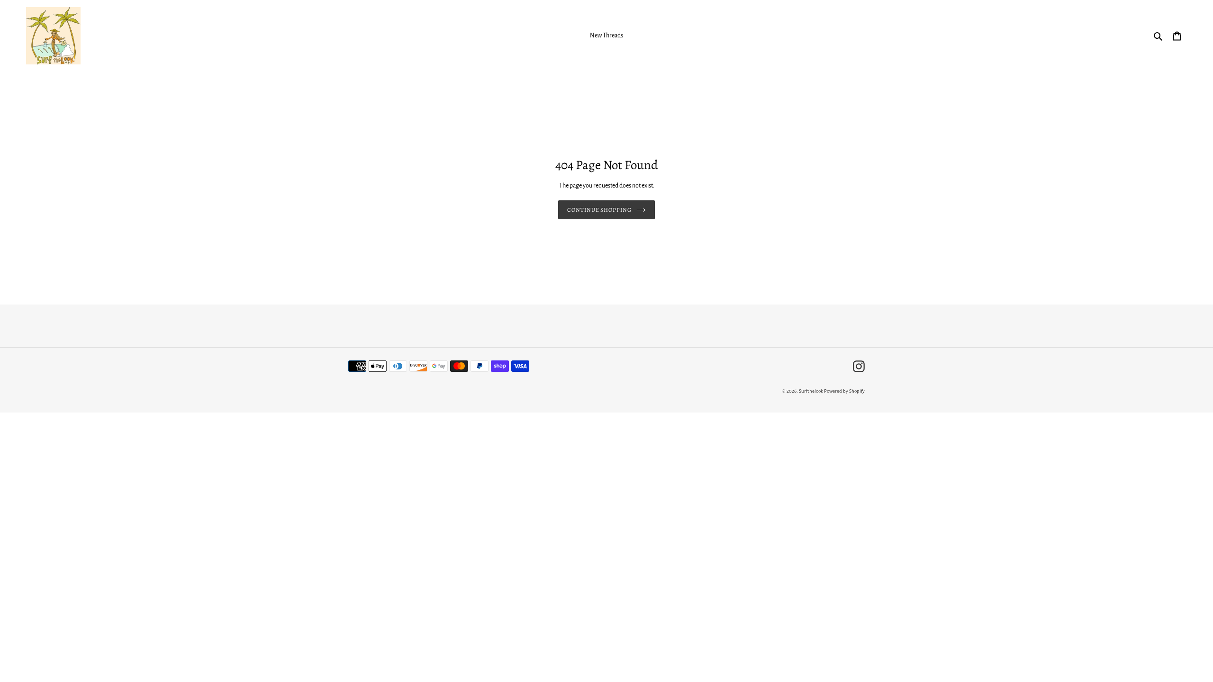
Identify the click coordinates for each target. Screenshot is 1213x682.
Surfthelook (811, 391)
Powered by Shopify (844, 391)
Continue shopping (599, 210)
